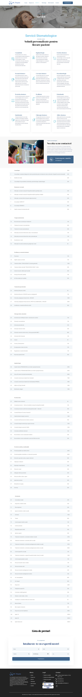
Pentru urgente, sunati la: (63, 158)
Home (38, 13)
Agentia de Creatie (56, 694)
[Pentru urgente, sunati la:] (51, 159)
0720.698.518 (58, 160)
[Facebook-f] (57, 686)
